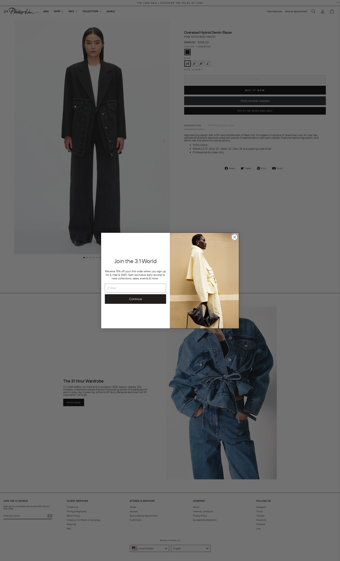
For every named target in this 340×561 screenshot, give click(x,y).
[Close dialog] (234, 237)
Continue (135, 299)
